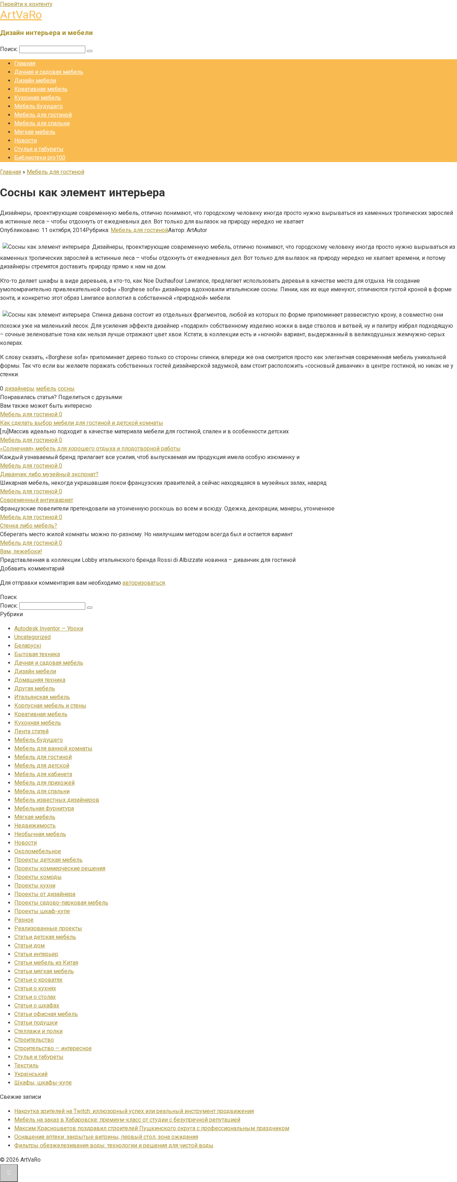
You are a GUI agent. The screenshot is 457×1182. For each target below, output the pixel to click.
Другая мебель (34, 688)
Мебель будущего (38, 106)
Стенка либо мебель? (28, 525)
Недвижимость (35, 825)
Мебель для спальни (42, 123)
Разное (24, 919)
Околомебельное (37, 851)
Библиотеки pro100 (39, 157)
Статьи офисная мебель (46, 1014)
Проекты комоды (38, 877)
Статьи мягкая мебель (44, 971)
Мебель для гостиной (43, 114)
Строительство (34, 1039)
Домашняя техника (39, 679)
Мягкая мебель (34, 132)
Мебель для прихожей (44, 782)
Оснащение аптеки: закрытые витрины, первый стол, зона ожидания (106, 1136)
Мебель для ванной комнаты (53, 748)
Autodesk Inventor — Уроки (48, 628)
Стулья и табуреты (39, 149)
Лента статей (31, 731)
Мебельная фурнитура (44, 808)
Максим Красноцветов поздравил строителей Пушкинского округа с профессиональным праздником (151, 1128)
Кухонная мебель (37, 97)
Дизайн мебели (35, 80)
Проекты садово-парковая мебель (61, 902)
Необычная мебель (40, 834)
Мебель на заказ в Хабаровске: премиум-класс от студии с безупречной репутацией (127, 1119)
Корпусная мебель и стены (50, 705)
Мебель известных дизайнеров (56, 799)
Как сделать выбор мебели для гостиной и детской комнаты (81, 422)
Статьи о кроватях (38, 979)
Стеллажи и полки (38, 1031)
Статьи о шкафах (36, 1005)
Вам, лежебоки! (21, 551)
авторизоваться (143, 582)
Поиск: (9, 49)
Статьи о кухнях (35, 988)
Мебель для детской (41, 765)
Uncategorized (32, 637)
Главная (24, 63)
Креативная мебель (40, 89)
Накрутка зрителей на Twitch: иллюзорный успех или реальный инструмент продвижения (134, 1111)
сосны (66, 388)
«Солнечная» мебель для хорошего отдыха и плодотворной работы (90, 448)
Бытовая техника (37, 654)
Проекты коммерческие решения (59, 868)
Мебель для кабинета (43, 774)
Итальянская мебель (42, 697)
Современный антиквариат (36, 500)
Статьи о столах (35, 997)
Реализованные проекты (48, 928)
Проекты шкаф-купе (42, 911)
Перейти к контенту (26, 4)
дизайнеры (20, 388)
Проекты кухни (34, 885)
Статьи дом (29, 945)
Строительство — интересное (53, 1048)
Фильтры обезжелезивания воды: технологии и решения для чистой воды (114, 1145)
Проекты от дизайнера (44, 894)
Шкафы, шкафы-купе (43, 1082)
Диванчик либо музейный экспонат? (49, 474)
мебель (46, 388)
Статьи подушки (35, 1022)
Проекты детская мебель (48, 859)
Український (30, 1074)
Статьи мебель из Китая (46, 962)
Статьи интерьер (36, 954)
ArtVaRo (21, 14)
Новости (25, 140)
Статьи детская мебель (45, 937)
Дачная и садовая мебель (48, 72)
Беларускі (27, 645)
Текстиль (26, 1065)
